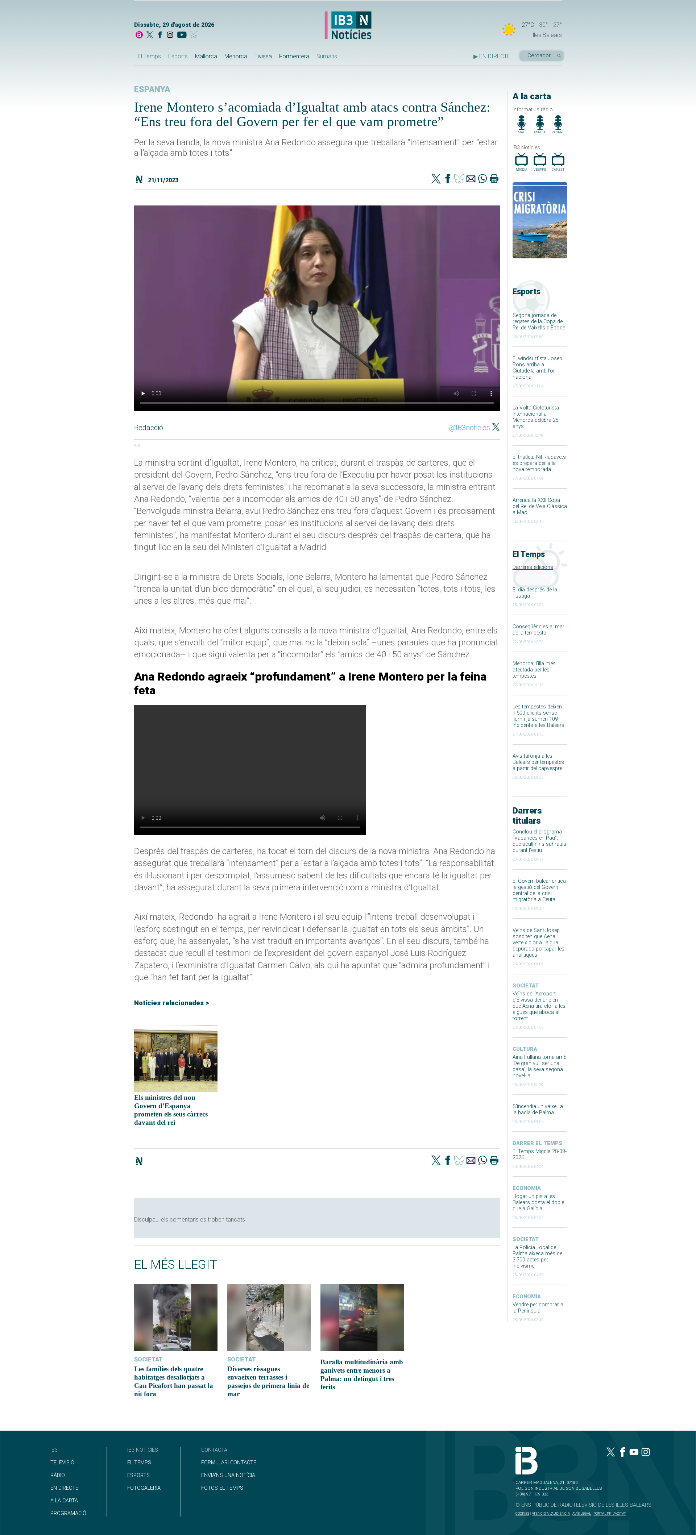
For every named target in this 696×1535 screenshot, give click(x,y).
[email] (471, 179)
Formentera (294, 56)
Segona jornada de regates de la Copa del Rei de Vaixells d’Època (539, 321)
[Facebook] (159, 35)
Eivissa (263, 56)
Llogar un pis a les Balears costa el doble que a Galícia (538, 1202)
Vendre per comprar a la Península (538, 1308)
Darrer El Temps (537, 1143)
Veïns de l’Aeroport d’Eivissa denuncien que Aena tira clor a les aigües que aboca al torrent (539, 1006)
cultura (525, 1049)
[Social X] (149, 35)
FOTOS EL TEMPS (222, 1488)
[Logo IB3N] (348, 25)
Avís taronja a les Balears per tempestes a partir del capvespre (538, 762)
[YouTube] (182, 35)
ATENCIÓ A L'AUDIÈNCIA (551, 1513)
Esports (178, 56)
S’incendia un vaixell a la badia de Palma (538, 1109)
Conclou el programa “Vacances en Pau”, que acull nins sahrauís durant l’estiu (539, 841)
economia (527, 1188)
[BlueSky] (195, 35)
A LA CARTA (64, 1501)
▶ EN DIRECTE (491, 56)
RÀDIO (57, 1475)
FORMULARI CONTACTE (228, 1463)
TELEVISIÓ (62, 1463)
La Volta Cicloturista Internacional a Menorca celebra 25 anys (536, 417)
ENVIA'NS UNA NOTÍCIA (228, 1475)
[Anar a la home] (139, 35)
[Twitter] (436, 179)
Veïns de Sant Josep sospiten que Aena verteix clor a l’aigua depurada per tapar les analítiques (538, 942)
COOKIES (522, 1513)
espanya (152, 89)
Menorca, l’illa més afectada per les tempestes (534, 670)
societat (526, 986)
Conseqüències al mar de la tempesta (538, 630)
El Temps (149, 56)
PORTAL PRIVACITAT (609, 1513)
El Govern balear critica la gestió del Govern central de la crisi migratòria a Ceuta (539, 890)
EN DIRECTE (64, 1488)
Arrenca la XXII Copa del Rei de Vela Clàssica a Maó (540, 506)
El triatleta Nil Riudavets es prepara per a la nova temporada (539, 463)
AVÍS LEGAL (581, 1513)
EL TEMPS (139, 1463)
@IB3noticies (469, 427)
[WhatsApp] (482, 179)
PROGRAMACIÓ (68, 1513)
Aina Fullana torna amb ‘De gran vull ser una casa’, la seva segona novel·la (540, 1066)
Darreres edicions (533, 567)
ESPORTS (138, 1475)
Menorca (235, 56)
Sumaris (326, 56)
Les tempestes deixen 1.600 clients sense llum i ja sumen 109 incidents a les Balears (538, 716)
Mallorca (206, 56)
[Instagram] (170, 35)
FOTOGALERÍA (144, 1488)
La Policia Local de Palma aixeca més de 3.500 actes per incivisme (537, 1256)
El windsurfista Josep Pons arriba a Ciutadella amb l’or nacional (537, 367)
